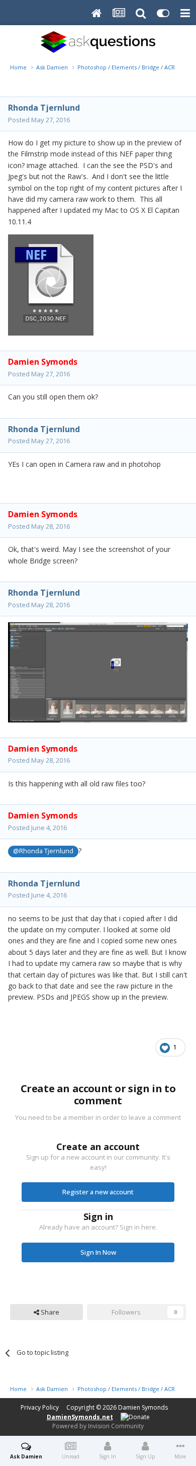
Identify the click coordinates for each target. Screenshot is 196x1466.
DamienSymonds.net (80, 1417)
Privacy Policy (40, 1407)
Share (49, 1312)
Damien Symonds (143, 1407)
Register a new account (98, 1191)
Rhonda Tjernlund (44, 107)
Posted (39, 119)
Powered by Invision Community (98, 1426)
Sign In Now (98, 1252)
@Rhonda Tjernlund (43, 851)
